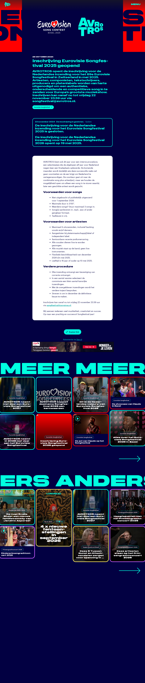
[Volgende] (129, 458)
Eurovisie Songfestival (42, 107)
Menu (135, 4)
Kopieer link (74, 332)
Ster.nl (79, 339)
